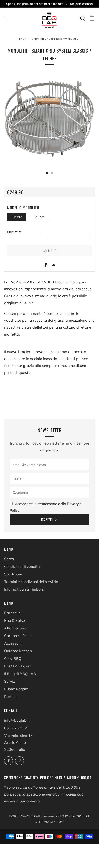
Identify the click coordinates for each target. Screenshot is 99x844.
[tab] (47, 173)
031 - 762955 (16, 728)
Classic (17, 217)
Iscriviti (47, 519)
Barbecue (12, 612)
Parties (10, 696)
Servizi (10, 681)
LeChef (39, 217)
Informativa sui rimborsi (24, 589)
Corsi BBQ (12, 658)
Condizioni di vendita (22, 566)
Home (22, 39)
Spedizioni (13, 574)
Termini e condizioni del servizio (31, 581)
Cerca (9, 558)
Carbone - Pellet (18, 635)
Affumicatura (15, 628)
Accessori (12, 643)
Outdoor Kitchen (18, 651)
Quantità (14, 232)
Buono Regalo (16, 689)
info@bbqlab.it (17, 720)
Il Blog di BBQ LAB (20, 673)
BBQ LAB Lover (17, 666)
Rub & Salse (14, 620)
